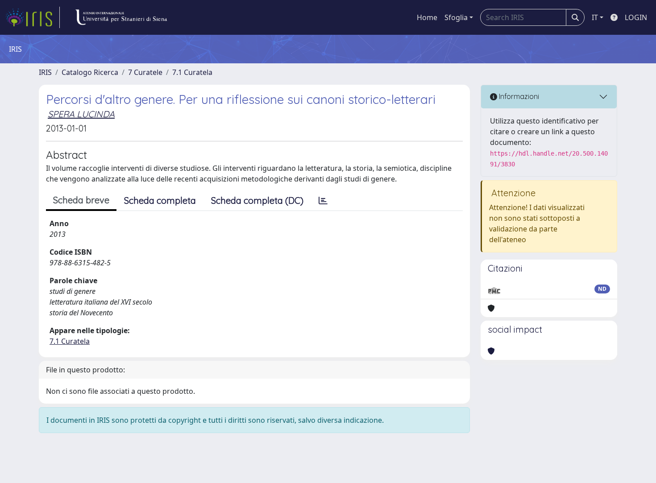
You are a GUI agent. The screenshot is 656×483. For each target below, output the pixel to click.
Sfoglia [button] (456, 17)
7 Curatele (145, 72)
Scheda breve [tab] (81, 200)
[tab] (323, 200)
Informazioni (518, 96)
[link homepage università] (121, 17)
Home (427, 17)
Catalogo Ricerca (90, 72)
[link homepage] (32, 17)
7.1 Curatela (192, 72)
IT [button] (595, 17)
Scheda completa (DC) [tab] (257, 200)
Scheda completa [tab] (160, 200)
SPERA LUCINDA (81, 114)
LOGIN (636, 17)
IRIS (45, 72)
